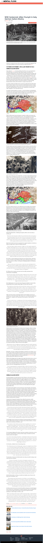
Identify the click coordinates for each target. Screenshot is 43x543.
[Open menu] (2, 1)
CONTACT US (16, 537)
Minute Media (20, 542)
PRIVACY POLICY (31, 537)
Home (7, 531)
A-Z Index (11, 540)
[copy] (11, 22)
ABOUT (11, 537)
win (30, 76)
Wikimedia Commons (16, 42)
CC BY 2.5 (21, 42)
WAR (10, 531)
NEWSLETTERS (23, 537)
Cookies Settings (17, 540)
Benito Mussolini (31, 355)
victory (13, 71)
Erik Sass (7, 20)
